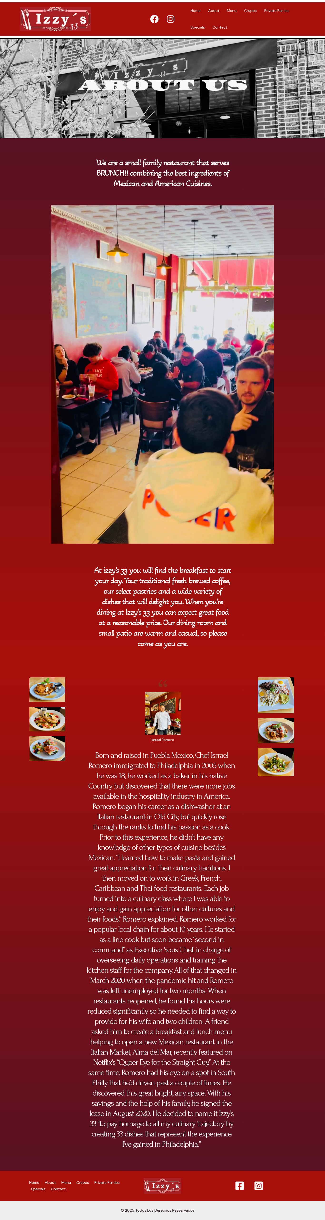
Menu (231, 10)
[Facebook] (154, 19)
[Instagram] (170, 19)
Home (196, 10)
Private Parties (277, 10)
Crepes (250, 10)
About (213, 10)
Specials (198, 27)
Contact (219, 27)
